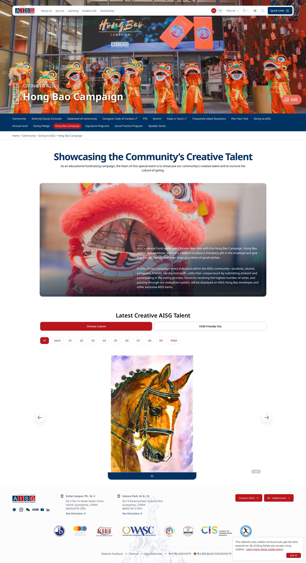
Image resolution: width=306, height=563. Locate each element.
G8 (149, 340)
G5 (115, 340)
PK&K (174, 340)
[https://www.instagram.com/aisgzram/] (21, 510)
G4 (104, 340)
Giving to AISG (46, 135)
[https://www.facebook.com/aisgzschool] (14, 510)
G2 (81, 340)
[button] (280, 10)
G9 (161, 340)
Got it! (293, 555)
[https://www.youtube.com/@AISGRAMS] (42, 510)
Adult (57, 340)
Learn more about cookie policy (264, 549)
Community (29, 135)
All (44, 340)
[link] (76, 513)
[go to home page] (24, 10)
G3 (93, 340)
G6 (127, 340)
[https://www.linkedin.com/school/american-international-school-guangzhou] (48, 510)
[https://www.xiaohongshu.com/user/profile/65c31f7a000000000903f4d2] (35, 510)
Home (15, 135)
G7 (138, 340)
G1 (70, 340)
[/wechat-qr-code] (28, 510)
